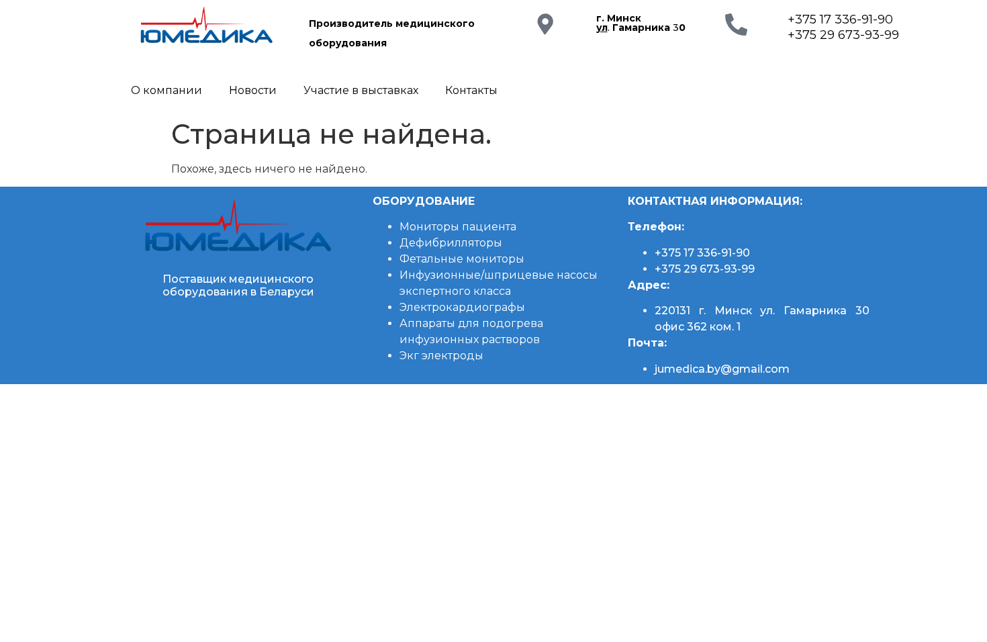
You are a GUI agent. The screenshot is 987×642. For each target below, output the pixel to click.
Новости (253, 90)
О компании (166, 90)
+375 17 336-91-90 (840, 19)
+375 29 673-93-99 (843, 35)
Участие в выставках (360, 90)
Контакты (471, 90)
